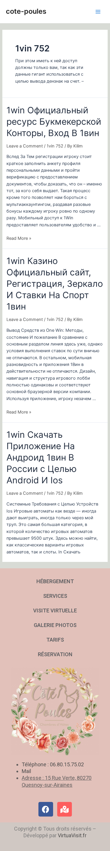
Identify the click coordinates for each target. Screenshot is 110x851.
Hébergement (55, 581)
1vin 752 (55, 146)
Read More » (18, 238)
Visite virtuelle (55, 610)
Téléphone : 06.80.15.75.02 (53, 764)
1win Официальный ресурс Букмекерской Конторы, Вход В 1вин (53, 121)
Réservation (55, 654)
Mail (26, 771)
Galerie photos (55, 625)
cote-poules (26, 11)
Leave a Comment (24, 146)
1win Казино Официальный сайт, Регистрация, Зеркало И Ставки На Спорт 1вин (54, 284)
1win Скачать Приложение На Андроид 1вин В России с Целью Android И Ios (41, 457)
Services (55, 596)
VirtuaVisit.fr (72, 835)
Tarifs (55, 640)
